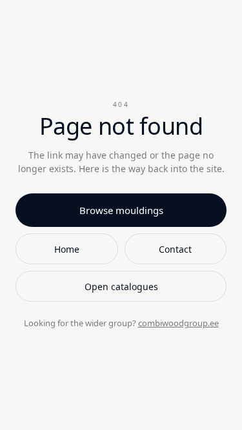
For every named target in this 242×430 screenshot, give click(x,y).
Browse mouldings (121, 210)
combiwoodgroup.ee (178, 323)
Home (66, 249)
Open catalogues (121, 286)
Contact (175, 249)
